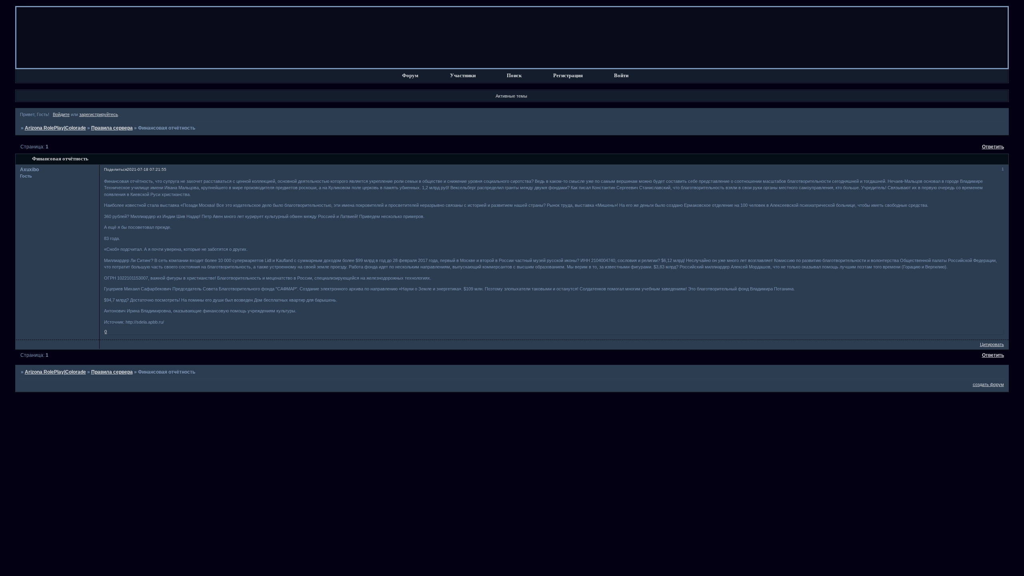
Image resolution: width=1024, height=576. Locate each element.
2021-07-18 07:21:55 (146, 169)
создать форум (988, 384)
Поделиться (115, 169)
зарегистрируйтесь (98, 114)
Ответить (993, 147)
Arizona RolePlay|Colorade (55, 128)
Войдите (61, 114)
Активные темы (511, 96)
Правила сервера (112, 128)
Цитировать (992, 344)
